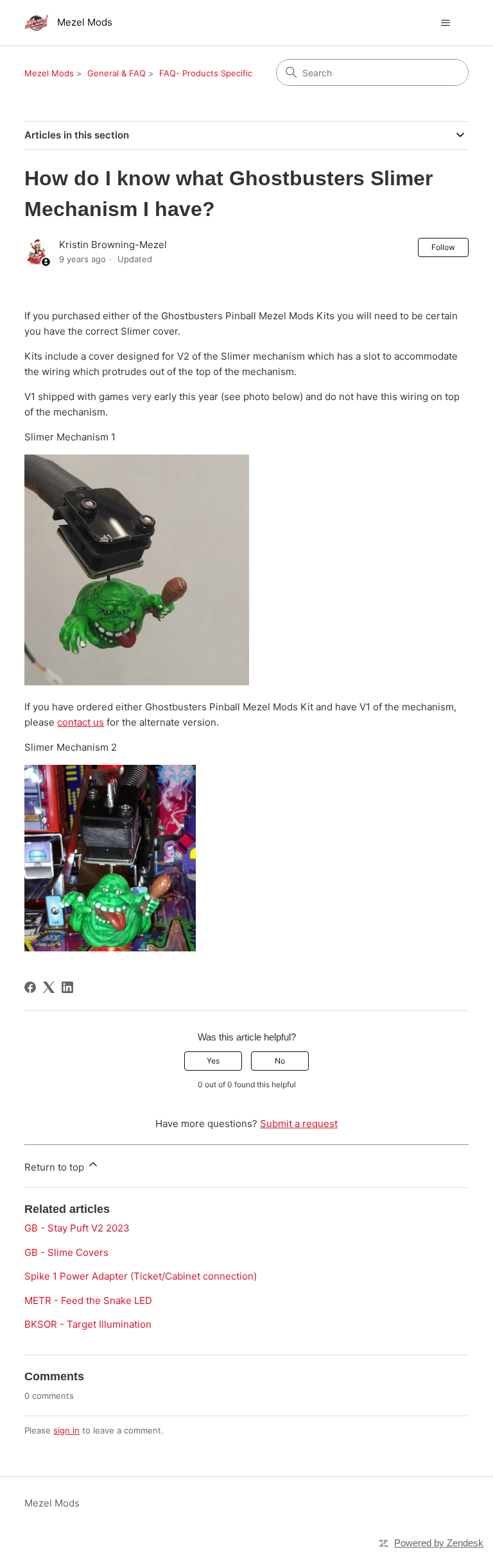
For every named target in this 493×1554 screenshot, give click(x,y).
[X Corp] (49, 987)
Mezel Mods (49, 73)
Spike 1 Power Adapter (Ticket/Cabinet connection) (140, 1276)
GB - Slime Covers (66, 1252)
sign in (66, 1430)
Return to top (55, 1167)
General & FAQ (116, 73)
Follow (443, 247)
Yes (213, 1060)
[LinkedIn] (67, 987)
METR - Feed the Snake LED (88, 1300)
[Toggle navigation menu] (446, 23)
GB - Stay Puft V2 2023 (77, 1228)
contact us (80, 722)
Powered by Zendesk (438, 1542)
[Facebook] (30, 987)
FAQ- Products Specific (205, 73)
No (280, 1060)
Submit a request (299, 1123)
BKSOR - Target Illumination (87, 1324)
